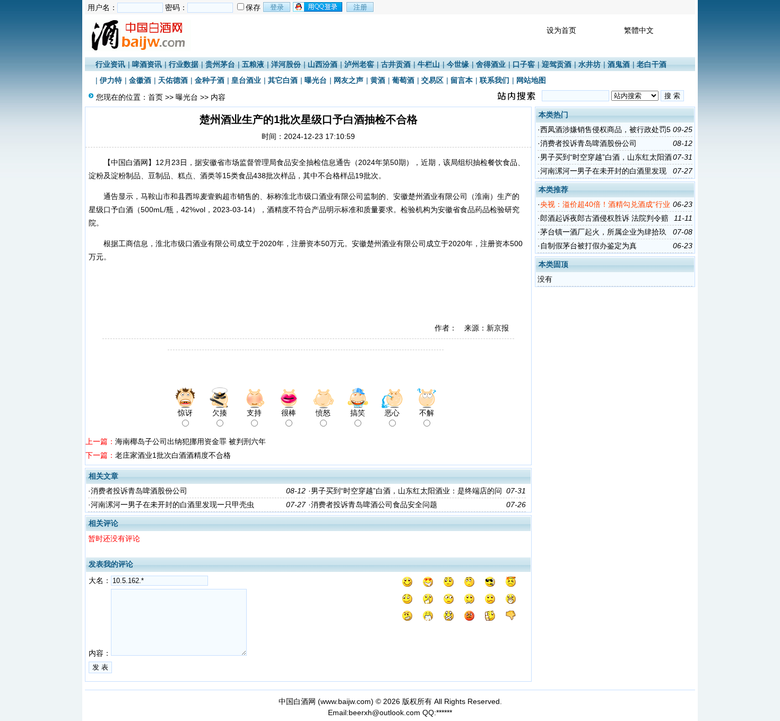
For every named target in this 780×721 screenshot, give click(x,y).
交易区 (432, 80)
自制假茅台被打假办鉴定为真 (588, 245)
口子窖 (524, 64)
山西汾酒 (322, 64)
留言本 (461, 80)
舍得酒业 (491, 64)
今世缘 (458, 64)
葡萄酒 (403, 80)
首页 (155, 97)
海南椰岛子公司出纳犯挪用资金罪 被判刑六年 (190, 441)
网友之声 (348, 80)
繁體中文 (639, 30)
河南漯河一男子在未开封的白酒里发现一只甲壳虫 (172, 504)
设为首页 (561, 30)
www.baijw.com (345, 701)
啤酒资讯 (147, 64)
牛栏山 (429, 64)
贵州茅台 (220, 64)
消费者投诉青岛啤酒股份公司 (139, 491)
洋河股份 (286, 64)
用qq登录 (318, 7)
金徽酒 (140, 80)
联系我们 (494, 80)
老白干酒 (651, 64)
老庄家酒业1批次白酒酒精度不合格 (173, 455)
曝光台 (316, 80)
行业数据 (183, 64)
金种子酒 (209, 80)
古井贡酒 (396, 64)
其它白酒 (283, 80)
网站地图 (531, 80)
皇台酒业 (246, 80)
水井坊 (589, 64)
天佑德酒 (173, 80)
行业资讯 (110, 64)
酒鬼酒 (619, 64)
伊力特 (111, 80)
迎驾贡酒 (556, 64)
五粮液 (253, 64)
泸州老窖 (359, 64)
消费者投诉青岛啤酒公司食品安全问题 (374, 504)
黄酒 (377, 80)
